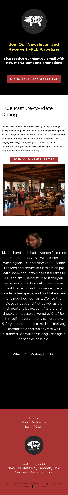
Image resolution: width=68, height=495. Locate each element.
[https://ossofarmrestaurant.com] (34, 445)
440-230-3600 (34, 464)
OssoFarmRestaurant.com (34, 472)
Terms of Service (41, 486)
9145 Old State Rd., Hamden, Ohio (34, 468)
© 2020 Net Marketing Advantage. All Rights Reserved (34, 483)
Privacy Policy (25, 486)
